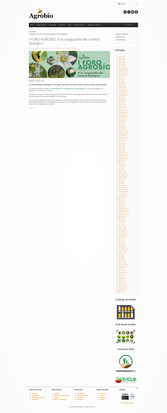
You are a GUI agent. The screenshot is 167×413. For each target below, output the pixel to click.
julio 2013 (121, 292)
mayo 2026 (121, 58)
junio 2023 (121, 120)
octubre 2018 (122, 212)
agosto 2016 (122, 253)
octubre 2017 (122, 234)
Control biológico (73, 48)
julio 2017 (121, 239)
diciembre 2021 (123, 153)
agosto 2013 (122, 290)
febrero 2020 (122, 187)
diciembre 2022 (123, 132)
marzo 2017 (122, 243)
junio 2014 (121, 276)
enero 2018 (121, 230)
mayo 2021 (121, 166)
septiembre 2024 (123, 95)
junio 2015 (121, 268)
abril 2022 (121, 147)
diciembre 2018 (123, 209)
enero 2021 (121, 174)
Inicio (32, 25)
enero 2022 (121, 151)
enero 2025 (121, 89)
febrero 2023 (122, 128)
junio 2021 (121, 164)
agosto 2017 (122, 238)
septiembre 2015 (123, 266)
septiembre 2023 (123, 116)
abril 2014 (121, 280)
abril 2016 (121, 259)
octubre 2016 (122, 251)
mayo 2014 (121, 278)
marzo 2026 (122, 62)
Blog (69, 25)
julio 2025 (121, 78)
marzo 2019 (122, 207)
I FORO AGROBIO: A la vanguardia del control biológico (64, 41)
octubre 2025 (122, 72)
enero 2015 (121, 270)
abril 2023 (121, 124)
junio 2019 (121, 201)
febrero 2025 (122, 87)
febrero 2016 (122, 263)
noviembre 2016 (123, 249)
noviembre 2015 (123, 265)
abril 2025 (121, 83)
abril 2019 (121, 205)
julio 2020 (121, 180)
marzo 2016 (122, 261)
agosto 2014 (122, 274)
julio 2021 (121, 162)
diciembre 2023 (123, 110)
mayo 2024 (121, 101)
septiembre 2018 (123, 214)
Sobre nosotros (41, 25)
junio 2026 (121, 56)
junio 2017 (121, 241)
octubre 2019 (122, 193)
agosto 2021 (122, 160)
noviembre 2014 (123, 272)
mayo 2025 (121, 81)
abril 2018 (121, 224)
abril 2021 (121, 168)
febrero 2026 (122, 64)
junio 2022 (121, 143)
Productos (62, 25)
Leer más (32, 108)
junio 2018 (121, 220)
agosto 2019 (122, 197)
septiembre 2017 (123, 236)
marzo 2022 (122, 149)
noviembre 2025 (123, 70)
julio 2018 (121, 218)
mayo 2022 (121, 145)
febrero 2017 (122, 245)
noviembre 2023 (123, 112)
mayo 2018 (121, 222)
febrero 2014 (122, 284)
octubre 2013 (122, 288)
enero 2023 (121, 130)
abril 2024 (121, 103)
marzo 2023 (122, 126)
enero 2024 (121, 108)
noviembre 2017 (123, 232)
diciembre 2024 (123, 91)
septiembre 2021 (123, 159)
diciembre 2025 (123, 68)
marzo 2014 (122, 282)
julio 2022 (121, 141)
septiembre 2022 (123, 137)
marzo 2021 (122, 170)
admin (37, 48)
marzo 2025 (122, 85)
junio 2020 (121, 182)
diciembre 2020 (123, 176)
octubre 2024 (122, 93)
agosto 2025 (122, 76)
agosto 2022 (122, 139)
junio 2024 (121, 99)
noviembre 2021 (123, 155)
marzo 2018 (122, 226)
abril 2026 (121, 60)
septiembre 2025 (123, 74)
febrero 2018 (122, 228)
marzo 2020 (122, 186)
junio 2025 (121, 79)
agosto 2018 (122, 216)
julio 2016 (121, 255)
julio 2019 (121, 199)
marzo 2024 (122, 105)
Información (52, 25)
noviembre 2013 (123, 286)
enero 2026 (121, 66)
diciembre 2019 (123, 189)
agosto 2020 (122, 178)
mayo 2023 (121, 122)
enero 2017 (121, 247)
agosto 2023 (122, 118)
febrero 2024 (122, 106)
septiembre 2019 (123, 195)
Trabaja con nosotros (94, 25)
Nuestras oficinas (79, 25)
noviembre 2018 (123, 211)
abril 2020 (121, 184)
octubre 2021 (122, 157)
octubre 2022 (122, 135)
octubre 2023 (122, 114)
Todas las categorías (121, 34)
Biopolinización (60, 48)
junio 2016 (121, 257)
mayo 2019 (121, 203)
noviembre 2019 (123, 191)
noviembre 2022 (123, 133)
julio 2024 (121, 97)
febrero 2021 (122, 172)
